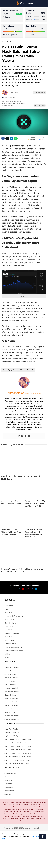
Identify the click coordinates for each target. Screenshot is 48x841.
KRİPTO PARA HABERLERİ (12, 18)
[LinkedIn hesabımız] (29, 837)
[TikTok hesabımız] (21, 837)
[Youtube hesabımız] (17, 837)
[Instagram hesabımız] (13, 837)
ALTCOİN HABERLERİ (10, 27)
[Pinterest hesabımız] (25, 837)
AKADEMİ (6, 32)
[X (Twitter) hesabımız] (9, 837)
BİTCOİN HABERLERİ (10, 23)
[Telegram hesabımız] (34, 837)
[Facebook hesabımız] (4, 837)
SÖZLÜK (6, 36)
